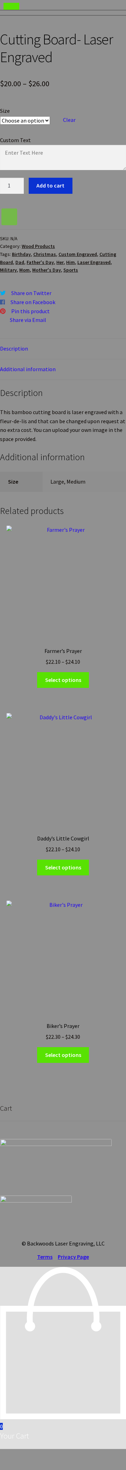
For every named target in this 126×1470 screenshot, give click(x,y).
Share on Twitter (31, 292)
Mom (24, 270)
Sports (70, 270)
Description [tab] (14, 348)
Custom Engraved (77, 254)
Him (70, 262)
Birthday (21, 254)
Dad (19, 262)
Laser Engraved (94, 262)
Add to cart (50, 185)
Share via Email (28, 319)
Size (5, 110)
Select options (63, 679)
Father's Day (40, 262)
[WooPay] (9, 216)
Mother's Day (46, 270)
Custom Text (15, 140)
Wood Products (38, 246)
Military (8, 270)
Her (60, 262)
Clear (69, 119)
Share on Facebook (32, 302)
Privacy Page (73, 1256)
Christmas (44, 254)
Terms (44, 1256)
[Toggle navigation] (11, 6)
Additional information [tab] (28, 369)
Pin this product (30, 311)
